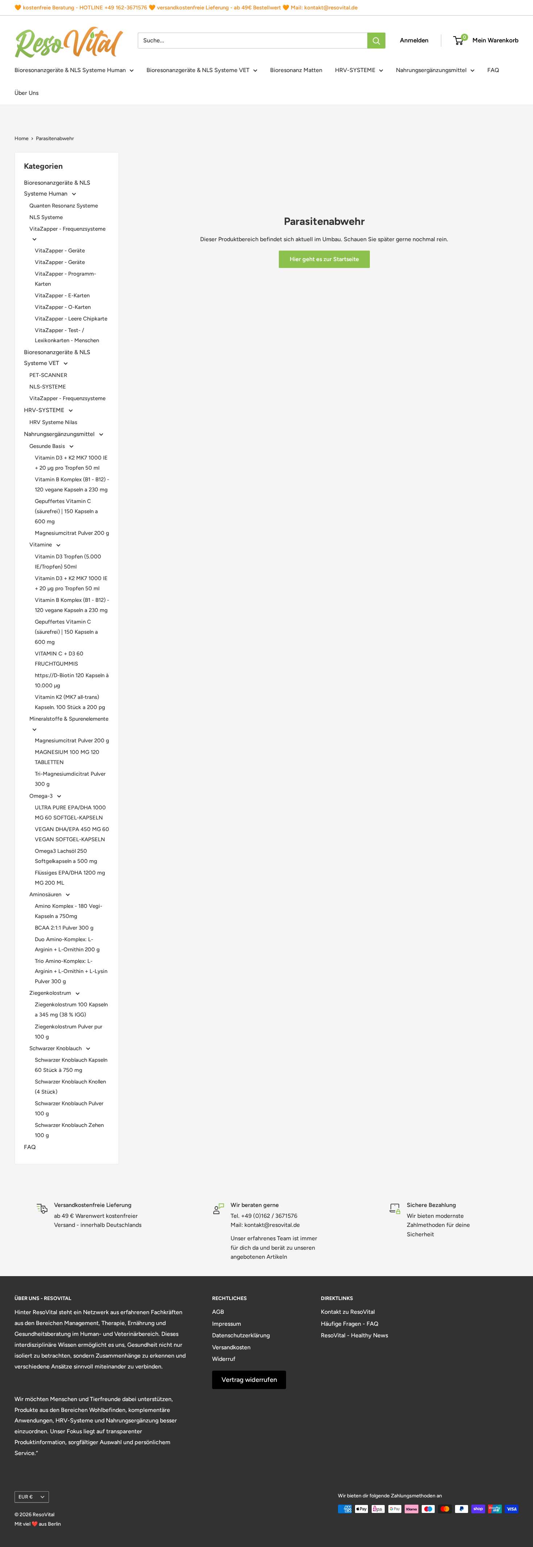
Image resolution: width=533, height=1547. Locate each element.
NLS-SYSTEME (47, 386)
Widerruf (223, 1358)
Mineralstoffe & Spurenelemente (68, 719)
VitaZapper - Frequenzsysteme (67, 229)
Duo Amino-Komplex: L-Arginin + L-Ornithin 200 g (67, 944)
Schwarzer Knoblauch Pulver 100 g (69, 1108)
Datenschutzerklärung (241, 1335)
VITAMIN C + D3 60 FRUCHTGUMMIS (59, 658)
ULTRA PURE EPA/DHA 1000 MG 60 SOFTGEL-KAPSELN (70, 812)
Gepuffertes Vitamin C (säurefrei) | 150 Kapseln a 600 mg (66, 511)
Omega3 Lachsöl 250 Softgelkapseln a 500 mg (66, 856)
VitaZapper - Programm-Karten (65, 279)
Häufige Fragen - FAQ (350, 1323)
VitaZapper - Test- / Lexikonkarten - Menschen (67, 335)
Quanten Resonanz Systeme (63, 205)
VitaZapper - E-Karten (62, 295)
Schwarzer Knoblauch (56, 1048)
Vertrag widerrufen (249, 1380)
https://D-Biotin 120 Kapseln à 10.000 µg (72, 680)
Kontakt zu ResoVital (348, 1311)
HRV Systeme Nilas (53, 422)
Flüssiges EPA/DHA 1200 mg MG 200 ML (70, 877)
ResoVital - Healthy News (354, 1335)
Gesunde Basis (47, 446)
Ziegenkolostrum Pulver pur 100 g (68, 1031)
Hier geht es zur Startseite (324, 259)
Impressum (226, 1323)
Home (22, 138)
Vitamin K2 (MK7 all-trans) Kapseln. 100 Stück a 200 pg (70, 702)
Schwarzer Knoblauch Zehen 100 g (69, 1130)
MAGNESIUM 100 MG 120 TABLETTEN (67, 757)
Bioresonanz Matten (296, 70)
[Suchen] (376, 41)
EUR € (25, 1497)
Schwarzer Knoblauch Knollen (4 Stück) (70, 1086)
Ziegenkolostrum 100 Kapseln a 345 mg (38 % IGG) (71, 1009)
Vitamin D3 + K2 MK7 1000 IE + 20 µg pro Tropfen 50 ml (71, 462)
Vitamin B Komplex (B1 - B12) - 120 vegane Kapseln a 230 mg (72, 484)
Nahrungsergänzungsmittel (431, 70)
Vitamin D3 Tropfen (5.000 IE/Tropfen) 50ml (68, 561)
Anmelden (414, 40)
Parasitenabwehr (55, 138)
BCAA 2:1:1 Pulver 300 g (64, 928)
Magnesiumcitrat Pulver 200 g (72, 533)
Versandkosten (231, 1347)
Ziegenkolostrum (51, 993)
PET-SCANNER (48, 375)
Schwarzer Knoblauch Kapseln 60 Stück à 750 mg (71, 1065)
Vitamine (41, 544)
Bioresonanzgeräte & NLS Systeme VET (197, 70)
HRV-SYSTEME (355, 70)
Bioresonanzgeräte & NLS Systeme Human (70, 70)
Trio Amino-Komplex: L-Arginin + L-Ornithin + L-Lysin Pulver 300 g (71, 971)
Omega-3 (41, 796)
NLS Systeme (46, 217)
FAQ (493, 70)
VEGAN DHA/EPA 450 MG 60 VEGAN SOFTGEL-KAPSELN (72, 834)
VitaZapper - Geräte (60, 250)
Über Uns (26, 92)
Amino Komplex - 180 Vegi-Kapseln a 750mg (68, 911)
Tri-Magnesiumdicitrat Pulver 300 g (70, 779)
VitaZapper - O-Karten (63, 307)
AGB (218, 1311)
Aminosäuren (46, 894)
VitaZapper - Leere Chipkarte (71, 318)
